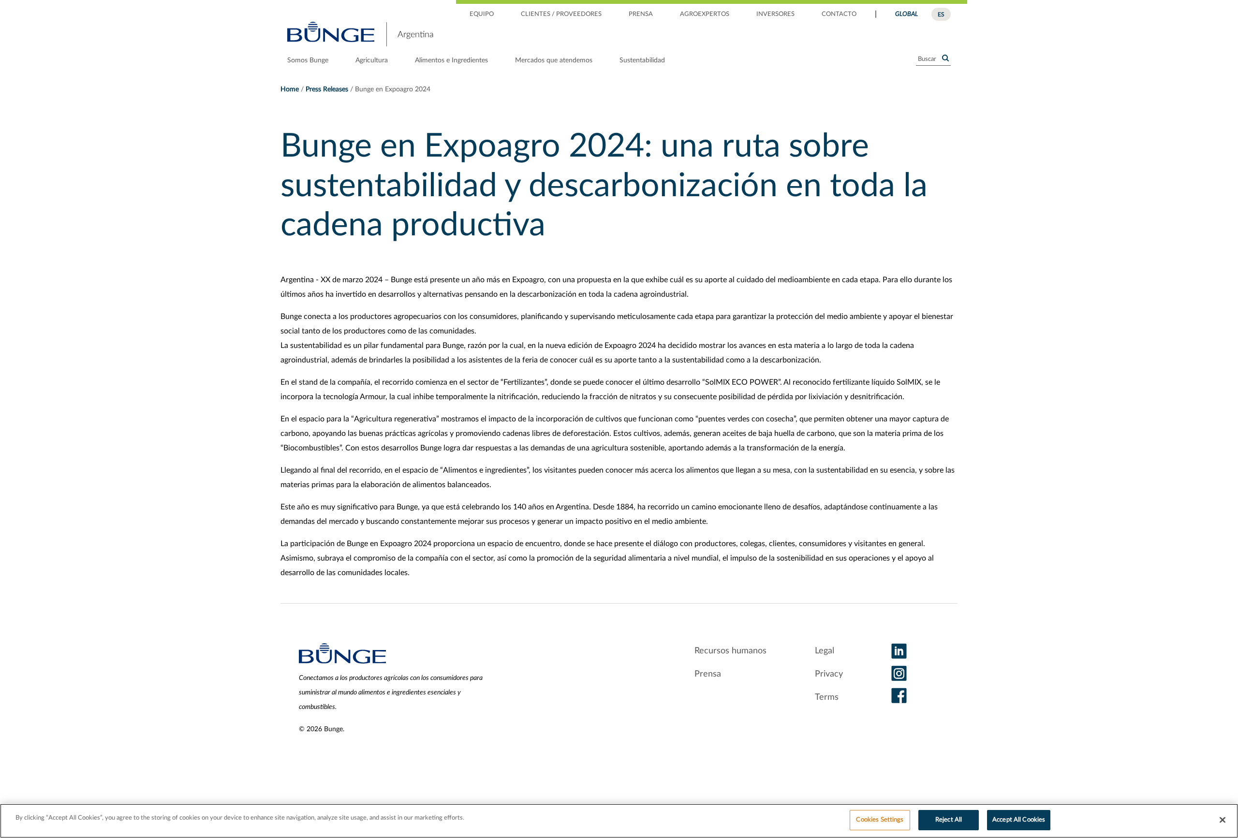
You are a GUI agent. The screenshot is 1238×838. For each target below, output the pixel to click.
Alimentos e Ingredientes (451, 60)
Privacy (829, 674)
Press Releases (327, 89)
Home (289, 89)
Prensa (641, 14)
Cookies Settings (879, 820)
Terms (827, 697)
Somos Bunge (307, 60)
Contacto (839, 14)
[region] (619, 821)
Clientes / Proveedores (561, 14)
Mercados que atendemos (553, 60)
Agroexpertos (704, 14)
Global (906, 14)
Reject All (948, 820)
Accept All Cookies (1018, 820)
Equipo (482, 14)
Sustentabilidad (642, 60)
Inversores (775, 14)
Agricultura (371, 60)
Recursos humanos (730, 651)
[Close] (1222, 819)
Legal (824, 651)
